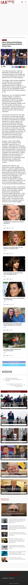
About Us (11, 578)
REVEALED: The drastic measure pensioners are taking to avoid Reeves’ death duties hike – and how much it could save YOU (17, 540)
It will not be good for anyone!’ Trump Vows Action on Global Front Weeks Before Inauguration (18, 534)
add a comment (7, 371)
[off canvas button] (22, 2)
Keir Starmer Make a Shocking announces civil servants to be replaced (17, 558)
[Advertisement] (14, 19)
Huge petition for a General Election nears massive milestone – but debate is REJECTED (13, 514)
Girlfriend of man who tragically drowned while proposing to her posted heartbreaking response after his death (17, 553)
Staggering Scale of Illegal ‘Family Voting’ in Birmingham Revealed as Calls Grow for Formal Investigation (12, 439)
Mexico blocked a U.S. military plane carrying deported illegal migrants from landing (17, 547)
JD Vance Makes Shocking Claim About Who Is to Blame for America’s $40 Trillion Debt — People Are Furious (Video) (13, 456)
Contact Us (5, 578)
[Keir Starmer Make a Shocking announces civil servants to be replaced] (4, 559)
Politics (4, 40)
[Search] (25, 2)
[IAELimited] (7, 2)
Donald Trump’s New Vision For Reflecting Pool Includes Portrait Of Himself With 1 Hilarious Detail (13, 473)
